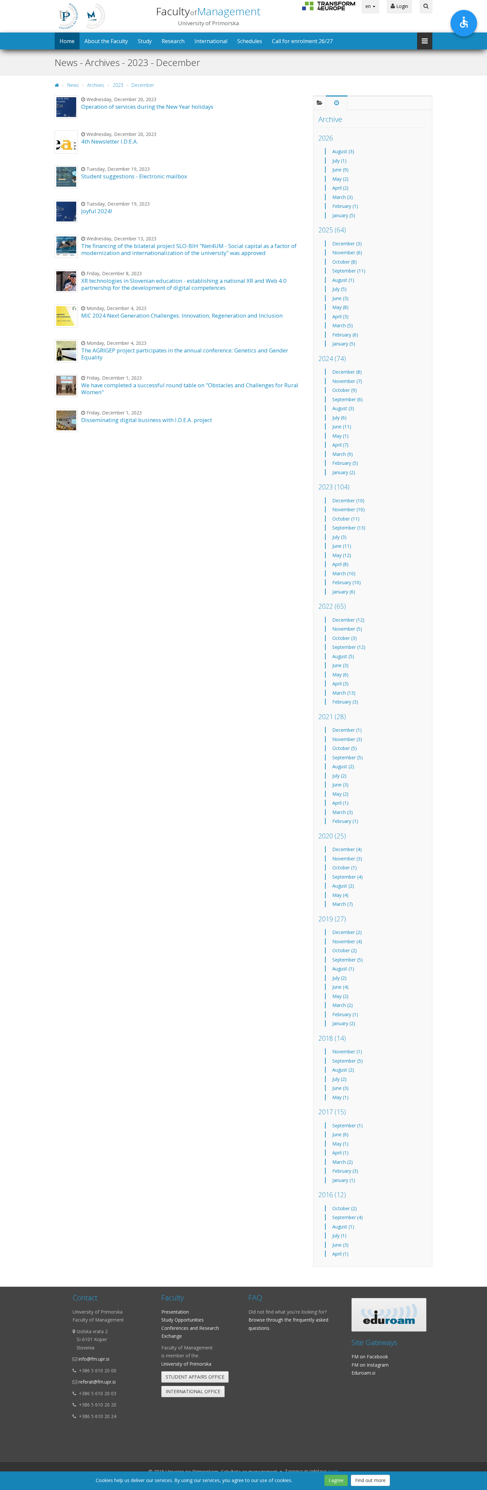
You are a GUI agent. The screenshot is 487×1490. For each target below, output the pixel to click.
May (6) (340, 674)
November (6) (347, 252)
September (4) (347, 877)
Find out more (370, 1480)
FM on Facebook (370, 1356)
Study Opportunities (182, 1320)
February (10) (346, 582)
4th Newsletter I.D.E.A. (109, 141)
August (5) (343, 656)
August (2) (343, 766)
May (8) (340, 307)
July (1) (339, 160)
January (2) (343, 472)
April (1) (340, 803)
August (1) (343, 280)
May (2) (340, 179)
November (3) (347, 739)
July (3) (339, 537)
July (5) (339, 289)
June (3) (340, 298)
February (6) (345, 335)
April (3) (340, 316)
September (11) (348, 271)
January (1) (343, 1180)
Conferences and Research (190, 1328)
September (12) (348, 647)
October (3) (344, 638)
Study (145, 41)
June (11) (341, 426)
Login (401, 6)
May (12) (341, 555)
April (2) (340, 188)
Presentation (175, 1312)
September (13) (348, 528)
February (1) (345, 206)
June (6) (340, 1134)
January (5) (343, 215)
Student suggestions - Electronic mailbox (134, 176)
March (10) (343, 573)
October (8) (344, 262)
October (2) (344, 950)
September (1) (347, 1125)
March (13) (343, 693)
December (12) (348, 620)
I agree (336, 1480)
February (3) (345, 702)
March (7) (342, 904)
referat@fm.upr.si (97, 1382)
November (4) (347, 941)
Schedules (249, 41)
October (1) (344, 867)
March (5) (342, 325)
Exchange (171, 1336)
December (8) (347, 372)
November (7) (347, 381)
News (73, 85)
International (210, 41)
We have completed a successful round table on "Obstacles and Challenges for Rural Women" (189, 388)
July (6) (339, 417)
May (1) (340, 436)
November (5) (347, 629)
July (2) (339, 776)
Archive (330, 119)
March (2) (342, 1005)
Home (67, 41)
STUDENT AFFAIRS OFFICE (195, 1377)
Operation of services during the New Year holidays (147, 106)
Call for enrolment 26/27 (302, 41)
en (368, 6)
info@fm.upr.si (94, 1359)
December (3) (347, 243)
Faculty (208, 11)
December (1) (347, 730)
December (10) (348, 500)
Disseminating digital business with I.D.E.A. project (146, 420)
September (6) (347, 399)
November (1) (347, 1051)
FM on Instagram (370, 1365)
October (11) (345, 519)
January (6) (343, 592)
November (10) (348, 509)
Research (173, 41)
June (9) (340, 169)
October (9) (344, 390)
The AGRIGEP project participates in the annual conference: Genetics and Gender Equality (184, 353)
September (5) (347, 757)
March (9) (342, 454)
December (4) (347, 849)
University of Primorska (186, 1364)
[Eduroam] (389, 1315)
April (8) (340, 564)
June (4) (340, 987)
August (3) (343, 151)
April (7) (340, 445)
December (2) (347, 932)
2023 (118, 85)
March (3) (342, 197)
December (143, 85)
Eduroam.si (363, 1373)
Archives (95, 85)
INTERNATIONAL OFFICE (193, 1391)
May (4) (340, 895)
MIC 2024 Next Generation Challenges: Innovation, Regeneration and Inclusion (182, 315)
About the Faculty (106, 41)
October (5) (344, 748)
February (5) (345, 463)
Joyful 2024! (96, 211)
